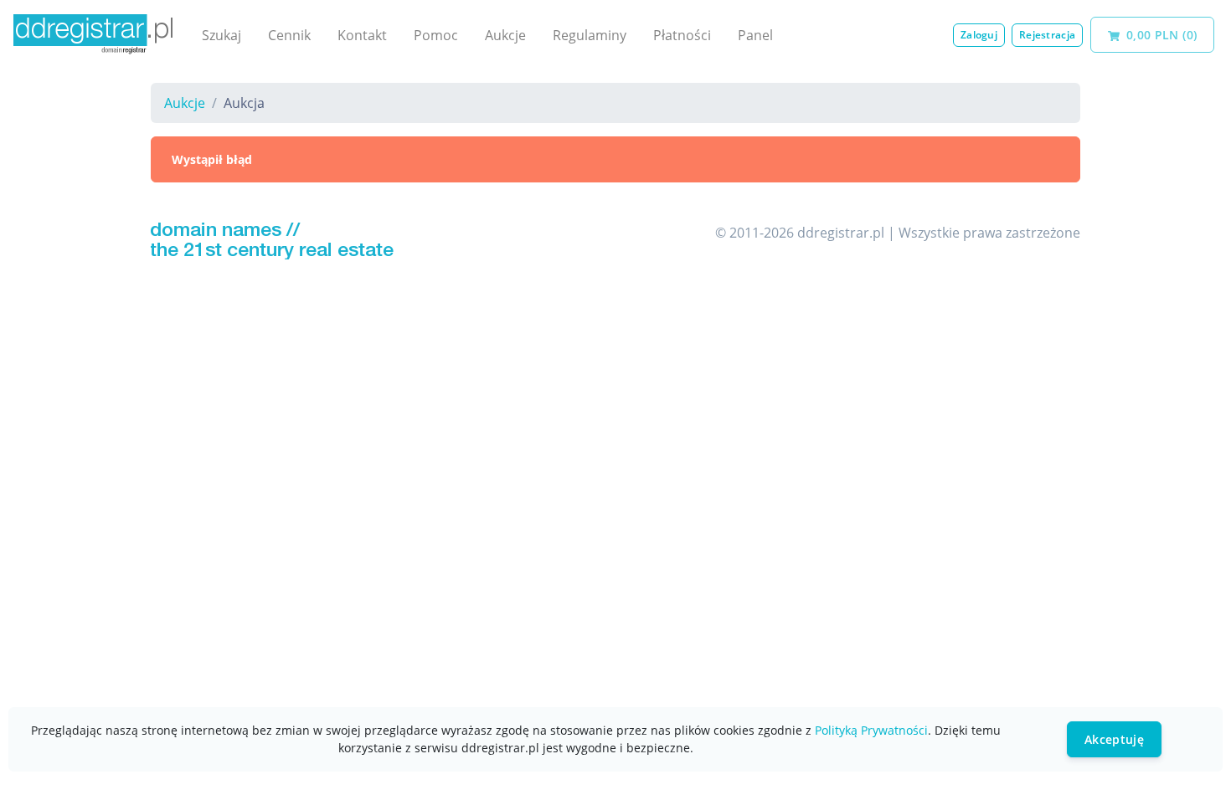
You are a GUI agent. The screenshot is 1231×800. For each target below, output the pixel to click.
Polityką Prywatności (871, 730)
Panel (755, 35)
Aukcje (505, 35)
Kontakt (362, 35)
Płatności (682, 35)
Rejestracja (1047, 35)
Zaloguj (979, 35)
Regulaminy (589, 35)
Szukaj (221, 35)
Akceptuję (1114, 739)
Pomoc (436, 35)
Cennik (289, 35)
